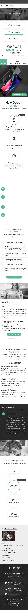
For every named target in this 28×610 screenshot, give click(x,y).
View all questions (13, 277)
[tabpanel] (14, 424)
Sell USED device (13, 334)
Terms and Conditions (14, 603)
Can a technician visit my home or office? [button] (14, 254)
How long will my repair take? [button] (12, 242)
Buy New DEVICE (13, 338)
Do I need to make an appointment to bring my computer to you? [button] (14, 248)
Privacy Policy (14, 605)
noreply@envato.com (14, 594)
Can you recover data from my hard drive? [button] (14, 269)
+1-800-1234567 (6, 557)
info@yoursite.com (9, 560)
